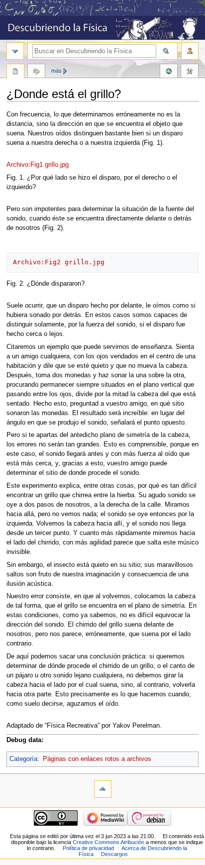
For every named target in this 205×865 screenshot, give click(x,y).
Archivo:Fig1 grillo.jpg (37, 164)
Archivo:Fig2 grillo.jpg (58, 262)
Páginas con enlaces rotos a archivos (97, 759)
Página (15, 72)
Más (56, 71)
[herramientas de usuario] (190, 51)
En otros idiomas (168, 72)
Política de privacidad (88, 848)
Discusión (36, 72)
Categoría (23, 759)
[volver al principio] (102, 789)
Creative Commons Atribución (108, 842)
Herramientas (189, 72)
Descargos (114, 854)
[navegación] (15, 51)
